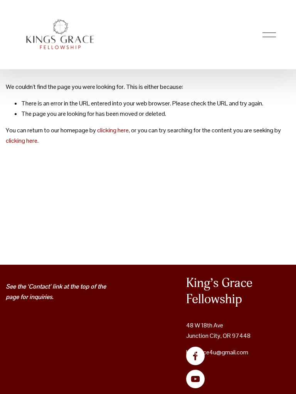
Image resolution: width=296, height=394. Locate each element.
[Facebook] (195, 356)
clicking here (113, 130)
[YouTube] (195, 379)
